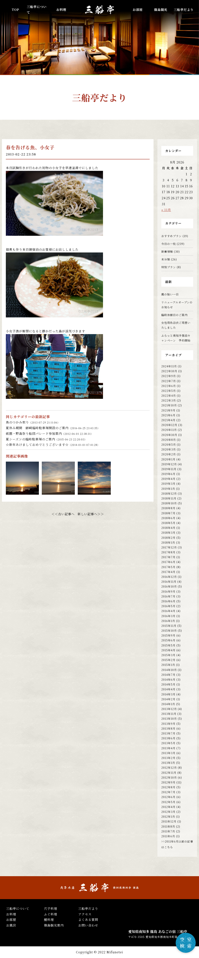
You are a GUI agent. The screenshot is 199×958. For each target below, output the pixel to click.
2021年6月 (168, 415)
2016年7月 (168, 596)
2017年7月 (168, 557)
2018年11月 (168, 498)
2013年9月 (168, 724)
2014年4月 (168, 689)
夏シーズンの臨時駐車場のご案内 (46, 439)
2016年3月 (168, 616)
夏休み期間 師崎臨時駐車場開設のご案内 (53, 428)
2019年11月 (168, 469)
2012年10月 (169, 777)
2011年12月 (168, 821)
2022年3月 (168, 400)
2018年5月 (168, 523)
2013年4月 (168, 748)
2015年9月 (168, 635)
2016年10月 (169, 586)
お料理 (61, 9)
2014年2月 (168, 699)
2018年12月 (169, 493)
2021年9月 (168, 410)
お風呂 (11, 925)
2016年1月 (168, 621)
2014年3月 (168, 694)
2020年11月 (169, 430)
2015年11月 (168, 626)
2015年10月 (169, 630)
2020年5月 (168, 444)
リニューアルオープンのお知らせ (177, 304)
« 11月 (166, 210)
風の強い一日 (170, 294)
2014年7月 (168, 675)
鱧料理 (49, 919)
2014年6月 (168, 679)
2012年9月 (168, 782)
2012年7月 (168, 792)
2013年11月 (168, 714)
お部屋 (138, 9)
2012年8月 (168, 787)
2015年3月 (168, 655)
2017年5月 (168, 567)
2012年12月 (169, 767)
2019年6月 (168, 474)
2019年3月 (168, 484)
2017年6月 (168, 562)
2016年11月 (168, 581)
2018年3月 (168, 532)
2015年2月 (168, 660)
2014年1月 (168, 704)
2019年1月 (168, 489)
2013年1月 (168, 763)
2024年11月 (169, 366)
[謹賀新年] (58, 491)
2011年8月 (168, 826)
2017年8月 (168, 552)
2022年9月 (168, 376)
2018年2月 (168, 538)
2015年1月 (168, 665)
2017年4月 (168, 572)
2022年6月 (168, 386)
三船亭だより (184, 9)
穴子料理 (50, 908)
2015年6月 (168, 640)
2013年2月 (168, 758)
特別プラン (168, 267)
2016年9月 (168, 591)
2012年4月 (168, 807)
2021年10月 (169, 405)
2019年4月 (168, 479)
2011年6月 (168, 836)
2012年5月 (168, 802)
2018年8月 (168, 508)
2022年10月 (169, 371)
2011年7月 (168, 831)
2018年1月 (168, 542)
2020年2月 (168, 454)
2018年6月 (168, 518)
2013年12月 (169, 709)
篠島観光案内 (54, 925)
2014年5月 (168, 684)
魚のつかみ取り (33, 422)
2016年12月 (169, 577)
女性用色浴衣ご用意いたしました (175, 325)
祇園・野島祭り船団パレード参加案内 (49, 433)
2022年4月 (168, 395)
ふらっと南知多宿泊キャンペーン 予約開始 (175, 338)
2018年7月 (168, 513)
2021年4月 (168, 420)
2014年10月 (169, 670)
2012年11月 (168, 773)
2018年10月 (169, 503)
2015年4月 (168, 650)
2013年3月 (168, 753)
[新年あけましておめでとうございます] (22, 491)
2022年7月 (168, 381)
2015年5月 (168, 645)
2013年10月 (169, 718)
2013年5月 (168, 743)
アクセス (85, 914)
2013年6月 (168, 738)
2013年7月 (168, 733)
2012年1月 (168, 816)
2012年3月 (168, 812)
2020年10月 (169, 435)
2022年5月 (168, 391)
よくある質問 (88, 919)
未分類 (165, 259)
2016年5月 (168, 606)
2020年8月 (168, 440)
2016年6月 (168, 601)
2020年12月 (169, 425)
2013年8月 (168, 728)
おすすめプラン (171, 236)
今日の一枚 (168, 244)
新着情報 (167, 251)
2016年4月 (168, 611)
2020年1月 (168, 459)
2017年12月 (169, 547)
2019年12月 (169, 464)
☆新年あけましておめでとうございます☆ (53, 444)
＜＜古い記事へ (63, 514)
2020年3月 (168, 449)
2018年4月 (168, 528)
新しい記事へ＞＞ (91, 514)
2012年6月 (168, 797)
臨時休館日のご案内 (174, 315)
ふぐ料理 (50, 914)
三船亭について (17, 908)
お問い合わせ (88, 925)
